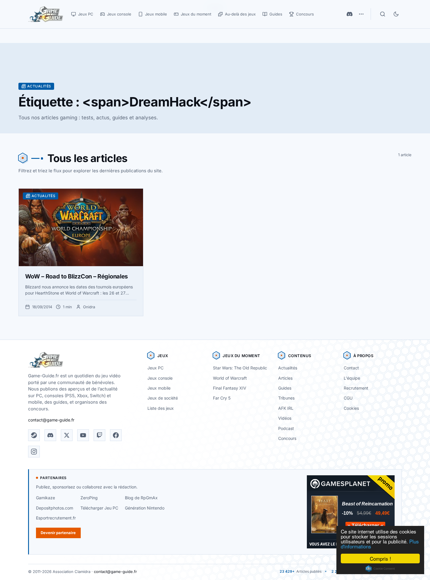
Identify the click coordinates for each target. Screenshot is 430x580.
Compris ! (380, 558)
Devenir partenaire (58, 532)
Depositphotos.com (54, 507)
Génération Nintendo (144, 507)
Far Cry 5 (222, 397)
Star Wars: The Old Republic (240, 367)
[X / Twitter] (67, 435)
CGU (348, 397)
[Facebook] (116, 435)
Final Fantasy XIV (229, 387)
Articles (285, 378)
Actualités (287, 367)
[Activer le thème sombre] (396, 14)
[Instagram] (34, 451)
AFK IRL (285, 408)
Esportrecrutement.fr (56, 517)
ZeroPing (89, 497)
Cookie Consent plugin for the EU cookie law (380, 568)
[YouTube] (83, 435)
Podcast (286, 428)
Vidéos (284, 418)
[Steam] (34, 435)
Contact (351, 367)
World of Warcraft (230, 378)
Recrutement (356, 387)
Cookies (351, 408)
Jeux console (160, 378)
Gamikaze (45, 497)
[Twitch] (99, 435)
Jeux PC (155, 367)
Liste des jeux (160, 408)
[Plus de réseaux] (361, 14)
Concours (287, 438)
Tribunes (286, 397)
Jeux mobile (159, 387)
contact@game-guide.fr (51, 419)
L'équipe (352, 378)
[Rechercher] (382, 14)
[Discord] (349, 14)
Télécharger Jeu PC (99, 507)
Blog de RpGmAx (141, 497)
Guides (284, 387)
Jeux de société (162, 397)
